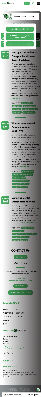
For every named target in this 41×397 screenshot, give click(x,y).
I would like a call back (19, 29)
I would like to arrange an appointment (19, 36)
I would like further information (20, 44)
